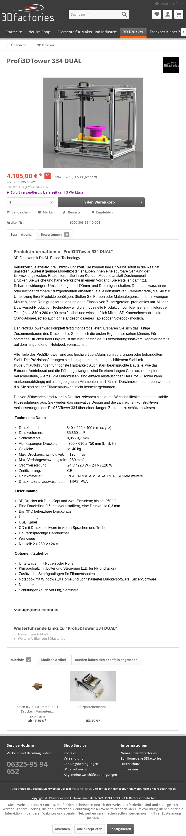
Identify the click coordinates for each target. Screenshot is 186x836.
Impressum (129, 769)
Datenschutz (130, 764)
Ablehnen (62, 829)
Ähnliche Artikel (53, 660)
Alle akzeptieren (89, 829)
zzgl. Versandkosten (35, 187)
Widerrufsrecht (75, 769)
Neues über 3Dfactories (139, 753)
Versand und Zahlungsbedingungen (81, 761)
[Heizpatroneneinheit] (93, 686)
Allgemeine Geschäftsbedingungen (90, 774)
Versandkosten (82, 789)
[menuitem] (99, 14)
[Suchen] (124, 14)
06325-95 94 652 (27, 767)
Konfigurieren (120, 829)
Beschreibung (21, 234)
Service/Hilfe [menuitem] (169, 4)
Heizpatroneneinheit (93, 707)
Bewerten (75, 212)
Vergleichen (20, 212)
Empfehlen (104, 212)
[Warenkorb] (178, 14)
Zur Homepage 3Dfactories (141, 758)
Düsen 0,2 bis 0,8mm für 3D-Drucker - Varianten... (37, 709)
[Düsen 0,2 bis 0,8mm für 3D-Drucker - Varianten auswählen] (37, 686)
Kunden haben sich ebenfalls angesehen (106, 660)
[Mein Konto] (167, 14)
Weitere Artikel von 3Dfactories (41, 638)
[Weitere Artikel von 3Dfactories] (171, 65)
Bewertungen (54, 234)
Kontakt (70, 753)
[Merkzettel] (156, 14)
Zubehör (20, 660)
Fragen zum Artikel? (32, 634)
